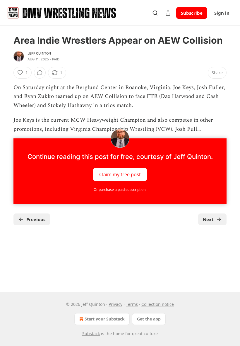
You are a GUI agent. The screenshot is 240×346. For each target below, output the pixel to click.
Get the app (149, 319)
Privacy (115, 304)
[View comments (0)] (40, 73)
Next (208, 219)
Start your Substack (105, 319)
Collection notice (157, 304)
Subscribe (192, 13)
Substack (91, 333)
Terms (132, 304)
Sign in (221, 13)
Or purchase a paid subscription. (120, 189)
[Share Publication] (168, 13)
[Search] (155, 13)
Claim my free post (120, 174)
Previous (35, 219)
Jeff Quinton (39, 53)
